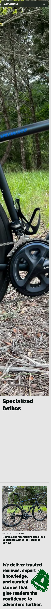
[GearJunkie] (11, 4)
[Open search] (40, 4)
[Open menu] (43, 4)
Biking (9, 490)
